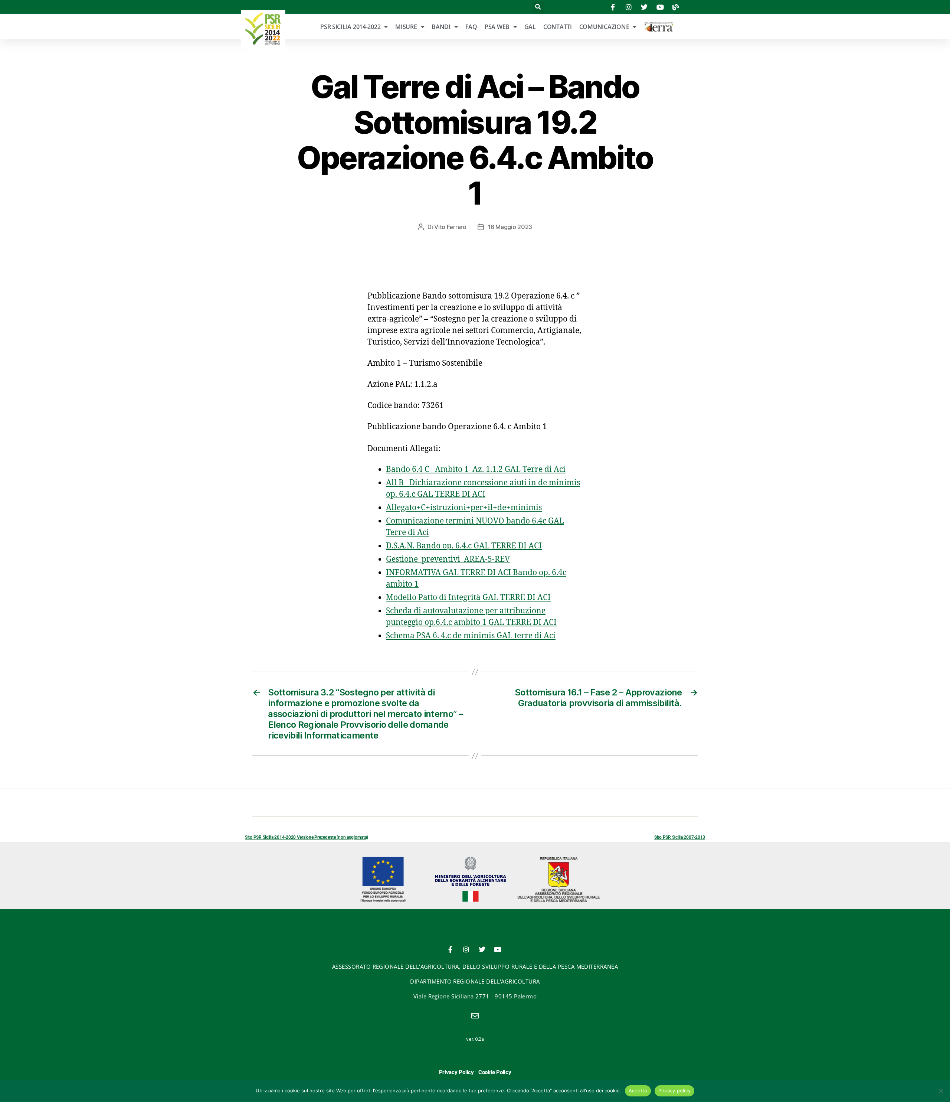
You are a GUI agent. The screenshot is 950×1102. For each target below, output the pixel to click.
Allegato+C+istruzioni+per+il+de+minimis (464, 508)
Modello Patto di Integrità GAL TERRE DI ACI (468, 598)
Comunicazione (604, 27)
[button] (538, 7)
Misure (406, 27)
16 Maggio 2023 (510, 227)
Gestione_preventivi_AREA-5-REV (448, 559)
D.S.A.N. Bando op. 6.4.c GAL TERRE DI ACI (464, 546)
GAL (530, 27)
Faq (471, 27)
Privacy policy (674, 1090)
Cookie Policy (494, 1072)
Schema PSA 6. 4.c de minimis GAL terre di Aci (471, 636)
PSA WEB (497, 27)
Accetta (638, 1090)
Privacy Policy (456, 1072)
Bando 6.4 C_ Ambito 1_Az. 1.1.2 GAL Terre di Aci (476, 469)
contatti (557, 27)
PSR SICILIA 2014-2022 (350, 27)
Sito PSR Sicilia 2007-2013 (679, 837)
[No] (940, 1091)
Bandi (441, 27)
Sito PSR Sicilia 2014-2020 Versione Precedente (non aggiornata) (306, 837)
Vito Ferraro (450, 227)
